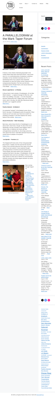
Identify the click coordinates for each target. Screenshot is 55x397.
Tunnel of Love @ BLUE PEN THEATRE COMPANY (46, 167)
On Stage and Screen (46, 362)
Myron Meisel (44, 358)
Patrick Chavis (44, 365)
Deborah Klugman (44, 328)
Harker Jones (43, 342)
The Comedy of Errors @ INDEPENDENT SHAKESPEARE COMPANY (45, 141)
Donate (21, 7)
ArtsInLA (27, 176)
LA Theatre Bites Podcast (45, 347)
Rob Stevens (44, 371)
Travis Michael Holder (46, 388)
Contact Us (34, 3)
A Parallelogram (30, 173)
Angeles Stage (43, 310)
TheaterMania (45, 379)
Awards (41, 3)
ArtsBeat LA (28, 175)
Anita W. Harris (44, 312)
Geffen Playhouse (45, 336)
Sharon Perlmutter (29, 183)
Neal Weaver (45, 360)
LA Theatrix (43, 349)
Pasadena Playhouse (45, 363)
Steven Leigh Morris (29, 185)
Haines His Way (45, 340)
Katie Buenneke (44, 345)
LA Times (44, 351)
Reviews (29, 172)
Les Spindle (43, 355)
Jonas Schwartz (46, 344)
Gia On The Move (45, 338)
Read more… (6, 103)
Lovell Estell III (49, 355)
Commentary (44, 48)
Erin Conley (44, 333)
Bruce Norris (31, 178)
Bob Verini (44, 319)
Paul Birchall (43, 367)
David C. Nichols (45, 325)
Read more (45, 89)
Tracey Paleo (44, 386)
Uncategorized (45, 57)
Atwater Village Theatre (45, 317)
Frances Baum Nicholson (45, 335)
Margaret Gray (45, 356)
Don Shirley (43, 331)
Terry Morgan (45, 377)
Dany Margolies (46, 323)
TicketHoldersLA (45, 384)
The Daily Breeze (45, 381)
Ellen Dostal (49, 331)
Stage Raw (46, 373)
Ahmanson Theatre (44, 309)
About (26, 3)
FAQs (47, 3)
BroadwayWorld (45, 321)
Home (20, 3)
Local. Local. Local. (46, 257)
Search (43, 16)
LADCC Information (46, 53)
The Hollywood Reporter (45, 382)
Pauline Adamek (28, 182)
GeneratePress (40, 394)
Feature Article (45, 51)
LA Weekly (27, 179)
